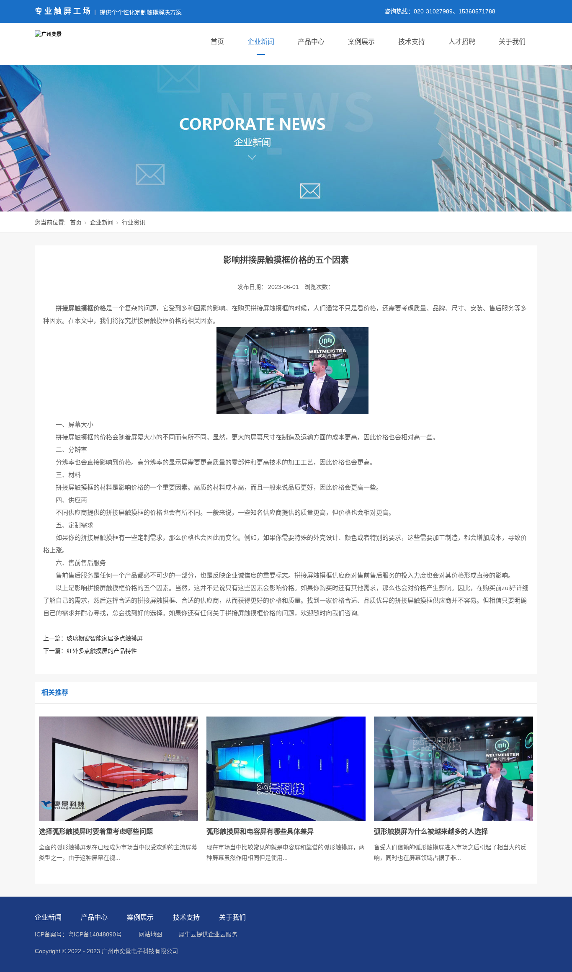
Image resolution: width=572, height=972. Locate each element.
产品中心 (311, 41)
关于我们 (512, 41)
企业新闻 (260, 41)
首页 (217, 41)
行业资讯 (133, 222)
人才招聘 (461, 41)
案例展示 (361, 41)
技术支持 (411, 41)
